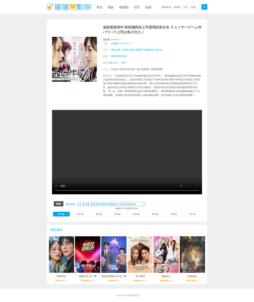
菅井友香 (116, 49)
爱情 (118, 56)
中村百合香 (127, 49)
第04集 (136, 213)
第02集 (174, 213)
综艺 (137, 7)
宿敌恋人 (166, 276)
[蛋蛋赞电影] (69, 6)
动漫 (148, 7)
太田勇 (114, 43)
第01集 (192, 213)
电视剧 (124, 7)
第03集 (155, 213)
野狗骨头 (61, 276)
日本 (123, 62)
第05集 (117, 213)
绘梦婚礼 (192, 276)
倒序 (58, 203)
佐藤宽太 (139, 49)
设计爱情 (140, 276)
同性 (124, 56)
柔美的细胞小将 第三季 (113, 276)
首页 (99, 7)
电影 (111, 7)
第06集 (99, 213)
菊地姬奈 (149, 49)
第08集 (61, 213)
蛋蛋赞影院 (133, 295)
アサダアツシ (126, 43)
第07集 (80, 213)
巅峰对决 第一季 (88, 276)
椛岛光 (158, 49)
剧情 (113, 56)
